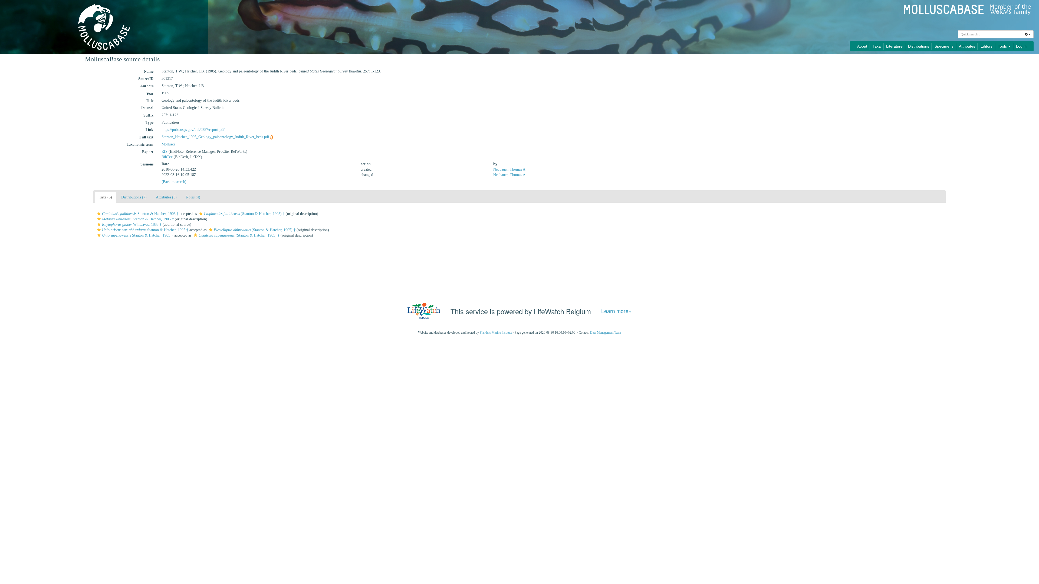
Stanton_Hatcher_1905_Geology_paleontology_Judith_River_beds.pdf (215, 137)
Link (149, 130)
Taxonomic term (140, 144)
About (862, 46)
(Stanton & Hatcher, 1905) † (244, 214)
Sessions (146, 164)
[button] (99, 213)
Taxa (877, 46)
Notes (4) (193, 197)
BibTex (167, 157)
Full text (146, 137)
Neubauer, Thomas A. (510, 169)
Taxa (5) (105, 197)
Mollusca (168, 144)
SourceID (145, 79)
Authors (146, 86)
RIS (164, 152)
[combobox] (990, 34)
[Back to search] (174, 182)
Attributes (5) (166, 197)
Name (148, 71)
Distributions (918, 46)
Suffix (148, 115)
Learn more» (616, 311)
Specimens (944, 46)
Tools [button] (1003, 46)
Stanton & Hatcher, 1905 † (140, 214)
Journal (147, 108)
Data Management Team (605, 332)
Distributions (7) (134, 197)
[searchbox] (990, 34)
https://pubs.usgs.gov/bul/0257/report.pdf (193, 130)
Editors (986, 46)
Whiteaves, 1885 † (132, 225)
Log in (1021, 46)
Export (147, 152)
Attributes (967, 46)
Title (149, 101)
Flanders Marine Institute (496, 332)
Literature (894, 46)
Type (149, 123)
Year (149, 93)
